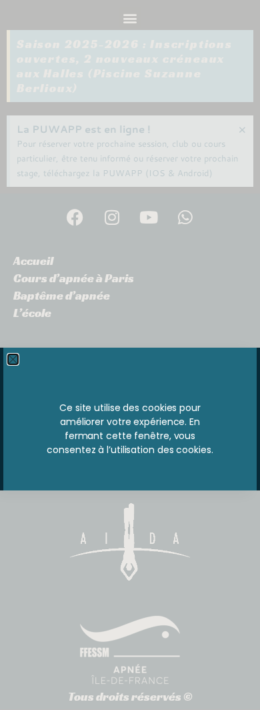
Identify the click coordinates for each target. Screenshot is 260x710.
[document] (130, 355)
